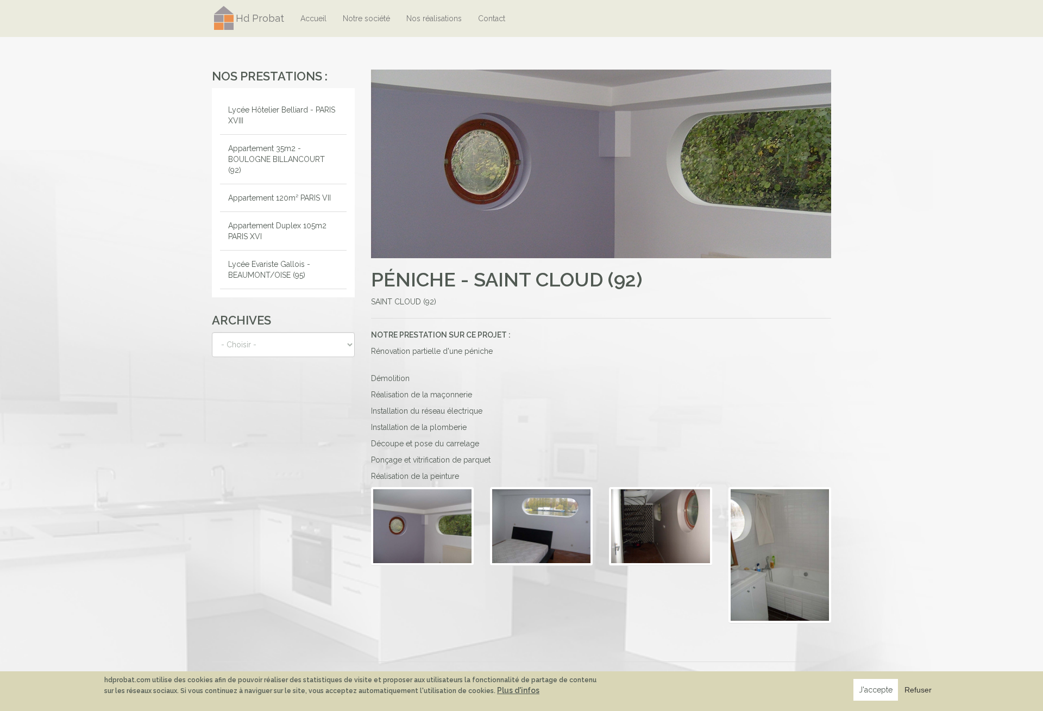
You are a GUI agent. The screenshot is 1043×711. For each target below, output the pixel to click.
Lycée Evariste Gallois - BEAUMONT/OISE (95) (269, 269)
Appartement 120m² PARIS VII (279, 198)
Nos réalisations (434, 18)
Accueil (313, 18)
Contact (491, 18)
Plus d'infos (518, 690)
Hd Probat (260, 18)
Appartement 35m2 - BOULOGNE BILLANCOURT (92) (276, 159)
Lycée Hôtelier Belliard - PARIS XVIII (281, 115)
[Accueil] (224, 18)
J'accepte (876, 689)
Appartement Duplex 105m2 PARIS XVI (277, 231)
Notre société (366, 18)
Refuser (918, 689)
